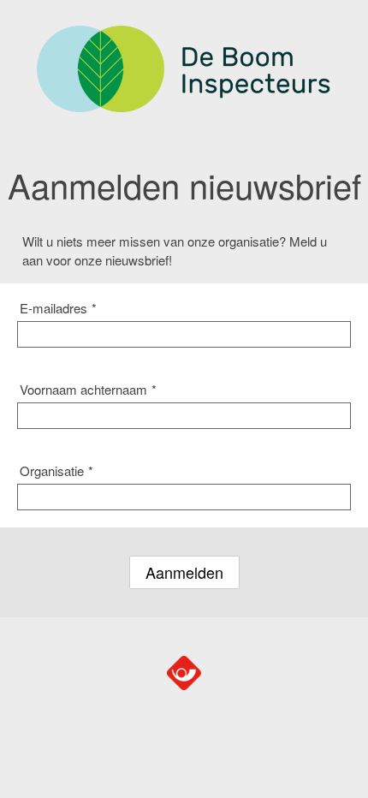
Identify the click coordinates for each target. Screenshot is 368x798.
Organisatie (56, 470)
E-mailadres (58, 308)
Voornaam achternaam (88, 389)
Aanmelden (184, 572)
